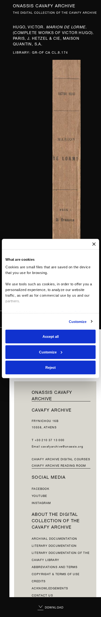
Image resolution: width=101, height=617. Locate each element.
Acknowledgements (50, 588)
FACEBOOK (40, 488)
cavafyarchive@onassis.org (62, 446)
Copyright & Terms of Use (56, 573)
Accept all (51, 337)
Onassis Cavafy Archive (44, 5)
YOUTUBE (39, 495)
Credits (39, 580)
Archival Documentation (54, 538)
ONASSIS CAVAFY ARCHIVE (52, 394)
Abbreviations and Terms (55, 566)
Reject (50, 367)
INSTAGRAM (41, 502)
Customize (78, 321)
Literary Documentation (54, 545)
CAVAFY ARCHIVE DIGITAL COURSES (61, 458)
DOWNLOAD (54, 607)
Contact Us (42, 595)
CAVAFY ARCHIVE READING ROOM (59, 465)
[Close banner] (94, 244)
